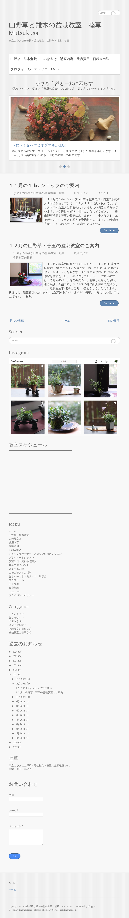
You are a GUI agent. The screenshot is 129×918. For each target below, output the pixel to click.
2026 (15, 651)
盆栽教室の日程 (23, 257)
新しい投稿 (17, 320)
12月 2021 (21, 679)
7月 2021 (21, 710)
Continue (109, 230)
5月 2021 (21, 719)
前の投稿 (113, 320)
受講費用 (83, 59)
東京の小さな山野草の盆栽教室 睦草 (40, 193)
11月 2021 (21, 683)
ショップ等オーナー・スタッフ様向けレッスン (35, 553)
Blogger (91, 906)
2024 (15, 660)
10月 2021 (21, 697)
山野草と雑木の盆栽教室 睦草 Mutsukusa (58, 29)
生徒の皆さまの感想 (20, 572)
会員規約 (14, 587)
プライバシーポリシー (21, 595)
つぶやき (14, 621)
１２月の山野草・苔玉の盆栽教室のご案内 (54, 245)
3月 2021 (21, 729)
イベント (103, 193)
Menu (55, 69)
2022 (15, 670)
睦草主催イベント (19, 565)
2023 (15, 665)
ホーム (66, 320)
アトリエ (41, 69)
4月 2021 (21, 724)
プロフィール (20, 69)
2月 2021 (21, 733)
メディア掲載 (16, 625)
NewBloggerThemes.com (64, 910)
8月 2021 (21, 706)
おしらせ (14, 617)
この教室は (48, 59)
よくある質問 (16, 569)
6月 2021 (21, 715)
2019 (15, 747)
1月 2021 (21, 738)
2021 (15, 674)
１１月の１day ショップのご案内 (44, 185)
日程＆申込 (101, 59)
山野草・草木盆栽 (23, 59)
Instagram (14, 591)
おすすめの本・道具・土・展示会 (28, 576)
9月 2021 (21, 701)
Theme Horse (25, 910)
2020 (15, 742)
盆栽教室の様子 (17, 632)
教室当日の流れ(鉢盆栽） (23, 561)
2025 (15, 656)
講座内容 (66, 59)
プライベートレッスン (21, 557)
